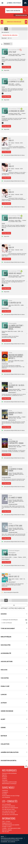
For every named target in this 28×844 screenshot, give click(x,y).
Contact (8, 821)
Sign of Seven (5, 559)
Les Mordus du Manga (8, 813)
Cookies (4, 828)
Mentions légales (7, 830)
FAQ (3, 821)
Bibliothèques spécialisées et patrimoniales (12, 838)
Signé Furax (5, 308)
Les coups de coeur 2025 (9, 811)
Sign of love (12, 582)
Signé (3, 57)
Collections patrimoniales (9, 782)
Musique (4, 776)
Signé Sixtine (12, 392)
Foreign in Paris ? (7, 826)
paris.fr (2, 836)
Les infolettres (6, 797)
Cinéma (4, 778)
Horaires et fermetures (8, 806)
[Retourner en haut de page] (14, 605)
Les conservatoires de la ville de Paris (10, 839)
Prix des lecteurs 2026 (8, 809)
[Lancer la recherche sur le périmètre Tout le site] (25, 10)
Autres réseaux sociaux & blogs (10, 795)
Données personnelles (14, 828)
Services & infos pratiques (9, 773)
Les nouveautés (6, 804)
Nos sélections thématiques (10, 807)
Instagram (5, 792)
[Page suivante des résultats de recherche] (10, 29)
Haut (26, 766)
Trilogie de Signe (6, 477)
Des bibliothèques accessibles (10, 825)
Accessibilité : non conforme (8, 841)
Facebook (5, 790)
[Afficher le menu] (2, 3)
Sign (10, 144)
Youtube (4, 794)
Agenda (4, 775)
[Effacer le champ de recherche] (22, 10)
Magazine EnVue (7, 823)
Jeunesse (4, 780)
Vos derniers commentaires (10, 814)
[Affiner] (6, 29)
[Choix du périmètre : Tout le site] (2, 10)
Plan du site (5, 831)
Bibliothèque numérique (9, 783)
